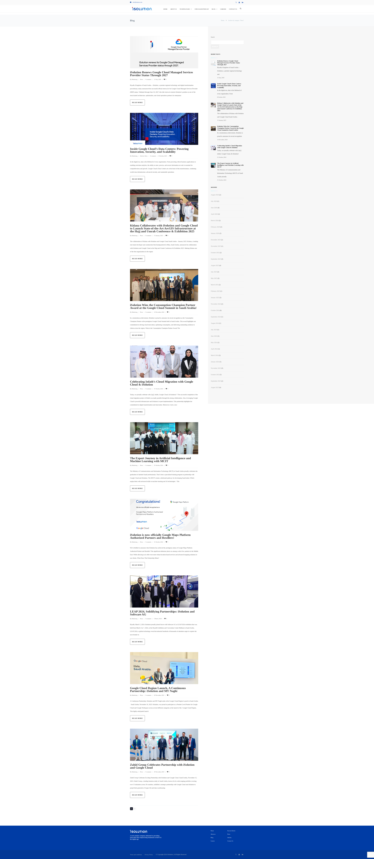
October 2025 (215, 252)
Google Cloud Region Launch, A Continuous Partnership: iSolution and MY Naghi (158, 689)
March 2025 (214, 285)
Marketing (134, 79)
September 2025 (216, 259)
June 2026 (214, 207)
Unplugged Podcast (202, 9)
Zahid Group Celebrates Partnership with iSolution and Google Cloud (162, 766)
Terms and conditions (136, 854)
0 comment (148, 79)
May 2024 (214, 342)
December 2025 (216, 240)
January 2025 (215, 297)
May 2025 (214, 278)
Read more (137, 102)
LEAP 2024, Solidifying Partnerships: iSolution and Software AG (162, 613)
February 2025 (215, 291)
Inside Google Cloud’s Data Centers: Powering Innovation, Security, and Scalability (159, 150)
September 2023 (216, 381)
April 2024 (214, 349)
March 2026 (214, 220)
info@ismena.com (137, 2)
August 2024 (215, 323)
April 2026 (214, 214)
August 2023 (215, 387)
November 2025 (216, 246)
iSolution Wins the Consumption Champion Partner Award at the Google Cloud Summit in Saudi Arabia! (163, 306)
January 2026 (215, 233)
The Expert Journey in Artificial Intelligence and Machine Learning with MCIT (160, 460)
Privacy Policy (149, 854)
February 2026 (215, 227)
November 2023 (216, 368)
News (141, 79)
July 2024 (214, 329)
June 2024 (214, 336)
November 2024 (216, 304)
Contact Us (233, 9)
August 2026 (215, 195)
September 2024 (216, 317)
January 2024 (215, 362)
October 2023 (215, 374)
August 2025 (215, 265)
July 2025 (214, 272)
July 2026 (214, 201)
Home (165, 9)
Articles (142, 156)
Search (213, 37)
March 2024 (214, 355)
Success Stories (231, 830)
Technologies (185, 9)
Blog (213, 9)
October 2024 (215, 310)
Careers (223, 9)
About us (173, 9)
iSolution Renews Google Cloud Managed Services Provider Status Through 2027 (161, 74)
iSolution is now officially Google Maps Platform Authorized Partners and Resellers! (160, 536)
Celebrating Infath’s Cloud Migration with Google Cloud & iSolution (161, 383)
